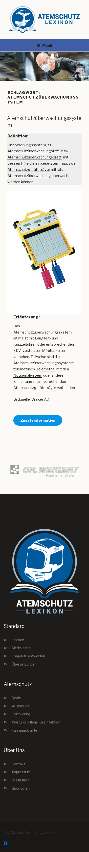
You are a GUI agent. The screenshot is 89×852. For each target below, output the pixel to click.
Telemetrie (46, 369)
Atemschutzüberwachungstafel (34, 151)
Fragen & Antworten (28, 656)
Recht (17, 698)
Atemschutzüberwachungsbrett (34, 157)
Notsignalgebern (27, 375)
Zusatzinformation (37, 420)
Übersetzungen (24, 664)
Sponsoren (21, 788)
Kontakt (18, 764)
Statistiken (21, 780)
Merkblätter (21, 648)
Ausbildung (21, 706)
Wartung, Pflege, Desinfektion (36, 722)
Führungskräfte (24, 730)
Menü (47, 45)
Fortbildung (21, 714)
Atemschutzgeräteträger (28, 169)
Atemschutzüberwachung (29, 176)
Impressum (21, 772)
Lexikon (18, 640)
